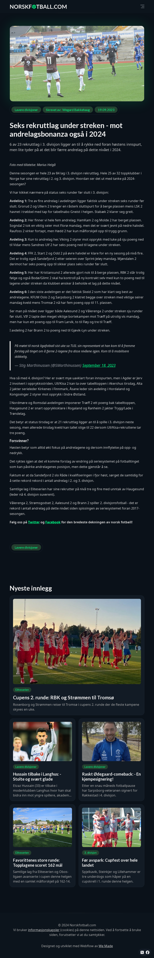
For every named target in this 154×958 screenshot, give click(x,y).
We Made (106, 946)
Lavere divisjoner (26, 110)
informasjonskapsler (44, 930)
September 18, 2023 (99, 365)
